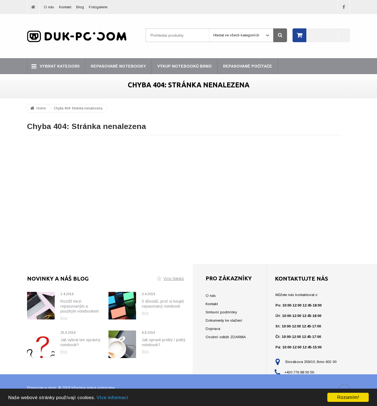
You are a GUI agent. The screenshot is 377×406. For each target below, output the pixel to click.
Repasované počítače (247, 66)
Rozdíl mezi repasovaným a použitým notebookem (79, 306)
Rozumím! (348, 397)
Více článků (173, 278)
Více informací (112, 397)
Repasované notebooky (118, 66)
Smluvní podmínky (221, 312)
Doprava (213, 329)
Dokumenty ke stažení (224, 320)
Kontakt (65, 7)
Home (41, 108)
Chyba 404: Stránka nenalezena (78, 108)
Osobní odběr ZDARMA (226, 337)
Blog (80, 7)
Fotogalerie (98, 7)
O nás (49, 7)
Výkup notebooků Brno (184, 66)
